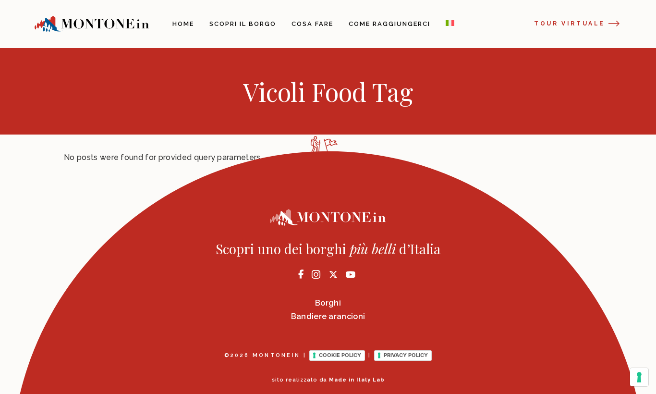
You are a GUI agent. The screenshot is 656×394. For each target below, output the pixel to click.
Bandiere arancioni (328, 316)
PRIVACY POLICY (406, 355)
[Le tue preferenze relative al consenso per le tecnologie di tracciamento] (639, 377)
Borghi (328, 303)
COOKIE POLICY (340, 355)
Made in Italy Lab (357, 380)
